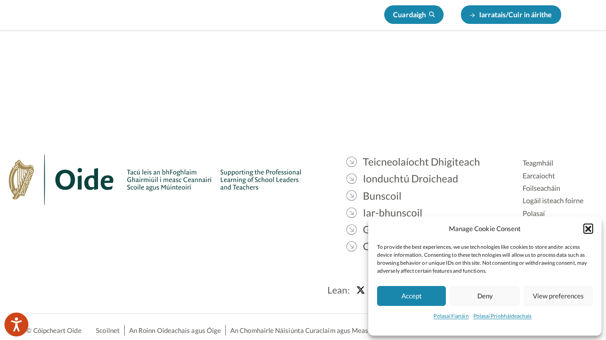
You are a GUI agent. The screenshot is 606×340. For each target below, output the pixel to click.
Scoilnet (108, 330)
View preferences (558, 296)
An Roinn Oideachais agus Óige (175, 330)
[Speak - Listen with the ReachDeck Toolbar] (16, 324)
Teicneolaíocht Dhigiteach (202, 53)
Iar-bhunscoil (414, 53)
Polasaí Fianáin (450, 316)
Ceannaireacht (530, 53)
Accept (411, 296)
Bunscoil (361, 53)
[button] (588, 228)
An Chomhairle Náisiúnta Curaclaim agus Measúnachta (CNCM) (324, 330)
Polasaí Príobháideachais (502, 316)
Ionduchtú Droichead (296, 53)
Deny (485, 296)
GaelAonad (470, 53)
